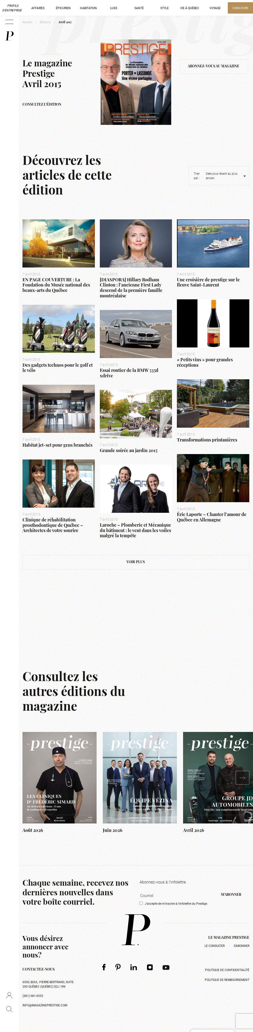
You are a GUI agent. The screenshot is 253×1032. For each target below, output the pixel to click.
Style (164, 8)
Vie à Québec (189, 8)
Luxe (113, 8)
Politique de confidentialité (227, 970)
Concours (240, 8)
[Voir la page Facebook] (103, 967)
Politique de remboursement (227, 980)
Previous (18, 783)
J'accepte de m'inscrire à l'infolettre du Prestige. (176, 903)
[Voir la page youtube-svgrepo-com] (166, 967)
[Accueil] (9, 35)
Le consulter (215, 946)
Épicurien (63, 8)
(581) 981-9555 (32, 996)
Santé (139, 8)
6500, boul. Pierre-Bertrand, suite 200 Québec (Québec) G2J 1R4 (48, 984)
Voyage (215, 8)
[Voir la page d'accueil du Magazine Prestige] (136, 929)
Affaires (37, 8)
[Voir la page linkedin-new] (133, 967)
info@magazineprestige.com (44, 1005)
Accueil (27, 22)
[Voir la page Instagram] (150, 967)
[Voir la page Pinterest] (118, 967)
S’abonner (241, 946)
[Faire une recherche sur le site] (9, 1009)
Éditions (45, 22)
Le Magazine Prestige (228, 938)
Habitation (88, 8)
